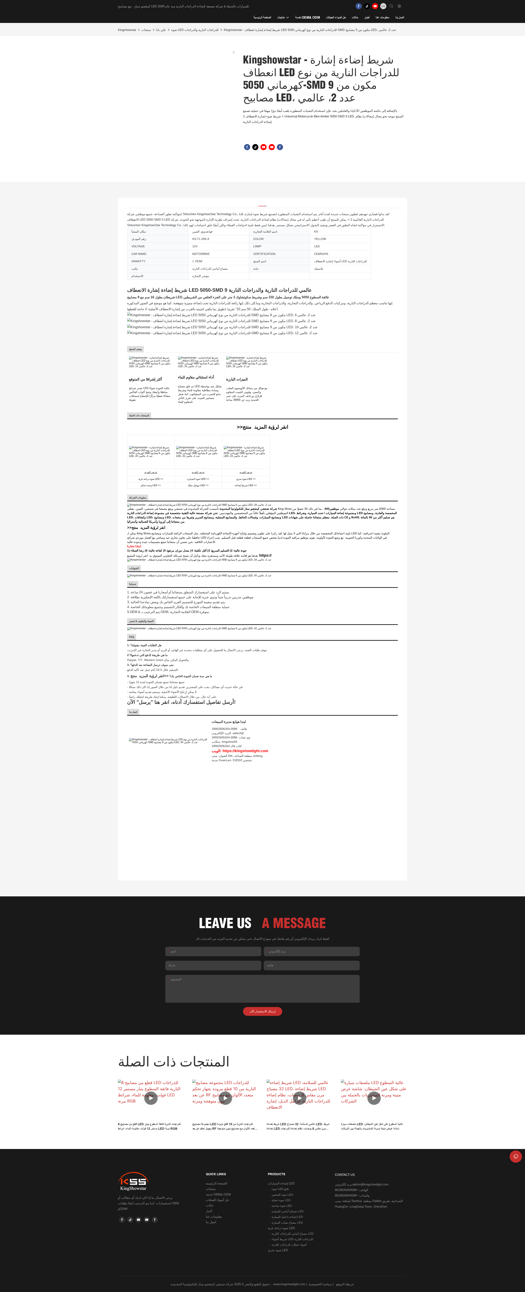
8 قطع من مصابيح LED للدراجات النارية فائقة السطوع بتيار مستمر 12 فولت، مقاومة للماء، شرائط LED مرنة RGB (149, 1126)
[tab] (262, 203)
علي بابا (161, 30)
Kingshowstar (127, 30)
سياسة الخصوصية (332, 1284)
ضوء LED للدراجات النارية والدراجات (195, 30)
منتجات (146, 30)
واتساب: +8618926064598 (352, 1195)
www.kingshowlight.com (289, 1284)
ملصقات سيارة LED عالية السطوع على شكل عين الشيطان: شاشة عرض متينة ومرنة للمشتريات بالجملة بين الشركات (372, 1126)
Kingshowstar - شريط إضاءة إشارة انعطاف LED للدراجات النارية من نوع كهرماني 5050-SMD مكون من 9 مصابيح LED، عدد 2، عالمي (310, 30)
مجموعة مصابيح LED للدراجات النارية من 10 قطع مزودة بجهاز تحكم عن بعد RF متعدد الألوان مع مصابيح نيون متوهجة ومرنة (224, 1126)
